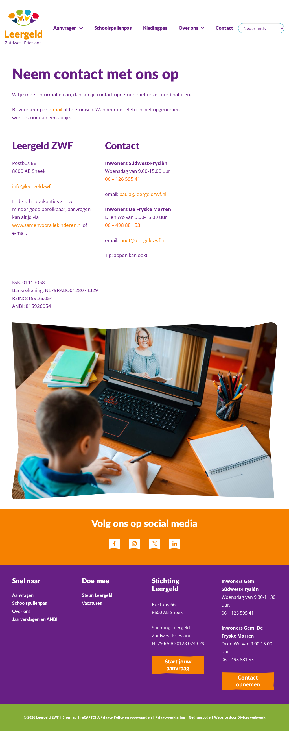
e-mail (55, 109)
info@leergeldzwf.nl (34, 186)
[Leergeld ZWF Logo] (23, 28)
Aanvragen (23, 595)
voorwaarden (141, 717)
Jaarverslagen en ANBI (35, 619)
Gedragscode (200, 717)
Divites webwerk (251, 717)
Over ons (21, 611)
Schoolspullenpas (29, 603)
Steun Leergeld (97, 595)
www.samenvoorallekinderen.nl (47, 225)
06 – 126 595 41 (123, 179)
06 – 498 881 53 (122, 225)
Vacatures (92, 603)
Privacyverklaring (170, 717)
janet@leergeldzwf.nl (142, 240)
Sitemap (70, 717)
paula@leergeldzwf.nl (142, 194)
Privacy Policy (112, 717)
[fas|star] (114, 543)
